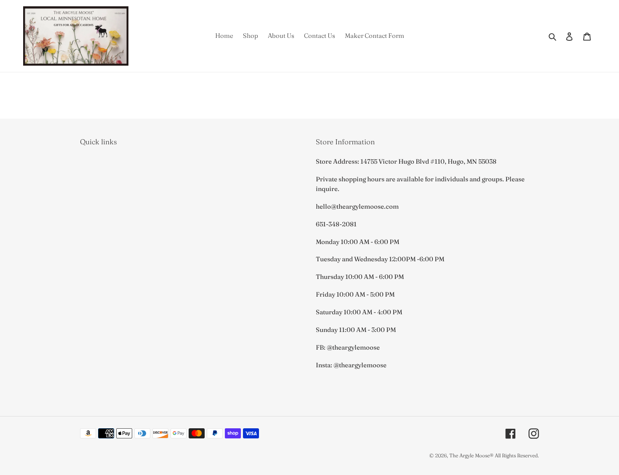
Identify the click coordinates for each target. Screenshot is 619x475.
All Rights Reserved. (517, 455)
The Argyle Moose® (471, 455)
